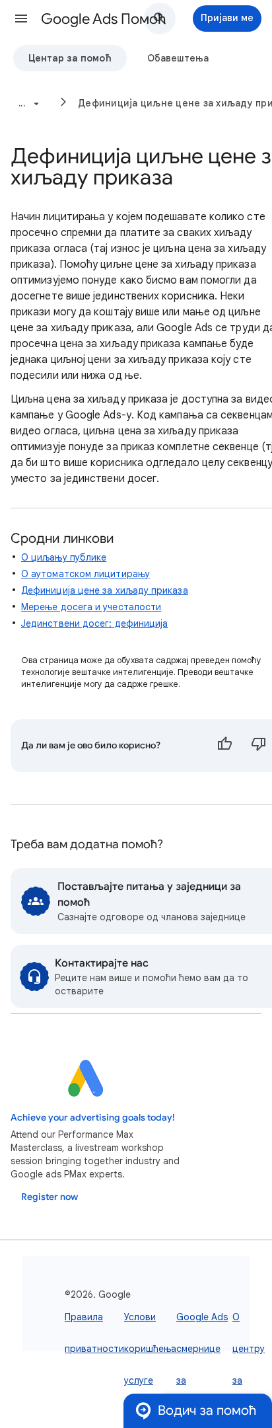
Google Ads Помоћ (103, 19)
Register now (49, 1197)
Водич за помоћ (207, 1410)
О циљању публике (63, 557)
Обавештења (178, 58)
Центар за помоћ (70, 58)
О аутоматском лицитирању (85, 574)
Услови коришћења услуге (150, 1348)
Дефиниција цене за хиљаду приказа (104, 590)
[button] (21, 18)
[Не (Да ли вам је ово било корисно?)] (259, 745)
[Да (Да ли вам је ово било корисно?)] (224, 745)
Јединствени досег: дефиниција (94, 623)
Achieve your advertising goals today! (93, 1117)
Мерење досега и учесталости (91, 607)
